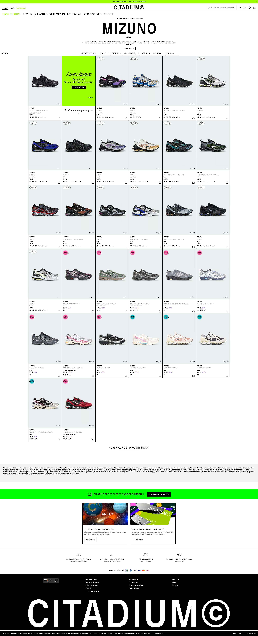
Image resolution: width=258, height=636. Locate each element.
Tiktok (174, 582)
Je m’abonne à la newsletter (159, 494)
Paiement (89, 588)
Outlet (108, 14)
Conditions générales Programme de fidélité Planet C (137, 633)
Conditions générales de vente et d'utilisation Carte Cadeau (106, 633)
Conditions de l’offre (158, 633)
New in (27, 14)
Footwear (74, 14)
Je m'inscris (90, 539)
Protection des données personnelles (45, 633)
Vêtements (57, 14)
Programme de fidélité (136, 585)
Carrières (4, 633)
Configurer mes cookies (14, 633)
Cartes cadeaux (134, 588)
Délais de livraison (92, 585)
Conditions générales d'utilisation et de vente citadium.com (72, 633)
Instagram (175, 585)
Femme (12, 8)
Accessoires (92, 14)
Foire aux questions (92, 591)
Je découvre (138, 539)
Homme (5, 8)
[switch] (56, 580)
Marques (40, 14)
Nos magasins (133, 582)
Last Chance (11, 14)
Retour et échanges (92, 582)
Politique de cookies (28, 633)
